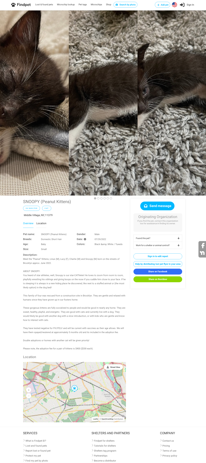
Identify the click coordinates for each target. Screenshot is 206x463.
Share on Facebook (157, 271)
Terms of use (169, 450)
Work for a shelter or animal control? (153, 245)
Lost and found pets (36, 445)
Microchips (96, 4)
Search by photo (127, 4)
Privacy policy (169, 455)
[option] (34, 103)
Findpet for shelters (104, 440)
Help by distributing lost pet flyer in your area (158, 264)
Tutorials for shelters (105, 445)
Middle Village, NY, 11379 (38, 215)
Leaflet (95, 419)
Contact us (168, 440)
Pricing (166, 445)
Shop (108, 4)
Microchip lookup (66, 4)
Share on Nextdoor (158, 279)
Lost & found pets (44, 4)
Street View (115, 367)
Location (41, 223)
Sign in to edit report (158, 256)
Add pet (164, 4)
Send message (160, 206)
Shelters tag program (105, 450)
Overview (28, 223)
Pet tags (83, 4)
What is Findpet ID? (35, 440)
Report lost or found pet (38, 450)
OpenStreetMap (107, 419)
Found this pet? (143, 238)
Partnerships (100, 455)
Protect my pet (33, 455)
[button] (72, 385)
